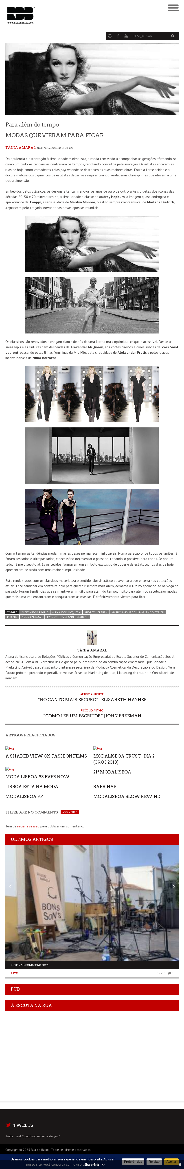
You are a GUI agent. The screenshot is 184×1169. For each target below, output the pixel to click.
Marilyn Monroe (123, 612)
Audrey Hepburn (96, 612)
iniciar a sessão (28, 826)
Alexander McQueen (66, 612)
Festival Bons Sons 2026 (29, 965)
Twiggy (52, 616)
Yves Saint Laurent (74, 616)
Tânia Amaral (20, 148)
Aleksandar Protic (35, 612)
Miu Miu (12, 616)
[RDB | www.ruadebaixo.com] (70, 15)
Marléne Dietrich (151, 612)
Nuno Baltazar (32, 616)
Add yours (69, 812)
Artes (15, 973)
